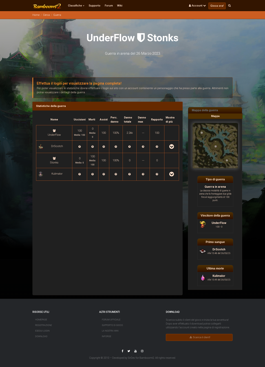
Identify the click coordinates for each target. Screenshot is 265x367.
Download (41, 336)
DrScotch (57, 146)
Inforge (106, 336)
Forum (109, 5)
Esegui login (42, 331)
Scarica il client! (201, 337)
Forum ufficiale (111, 319)
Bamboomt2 (147, 357)
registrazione (221, 327)
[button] (47, 6)
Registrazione (43, 325)
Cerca (46, 14)
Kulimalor (57, 173)
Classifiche (75, 5)
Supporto (94, 5)
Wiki (119, 5)
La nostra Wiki (110, 331)
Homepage (41, 319)
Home (35, 14)
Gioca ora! (217, 5)
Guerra (57, 14)
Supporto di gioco (112, 325)
